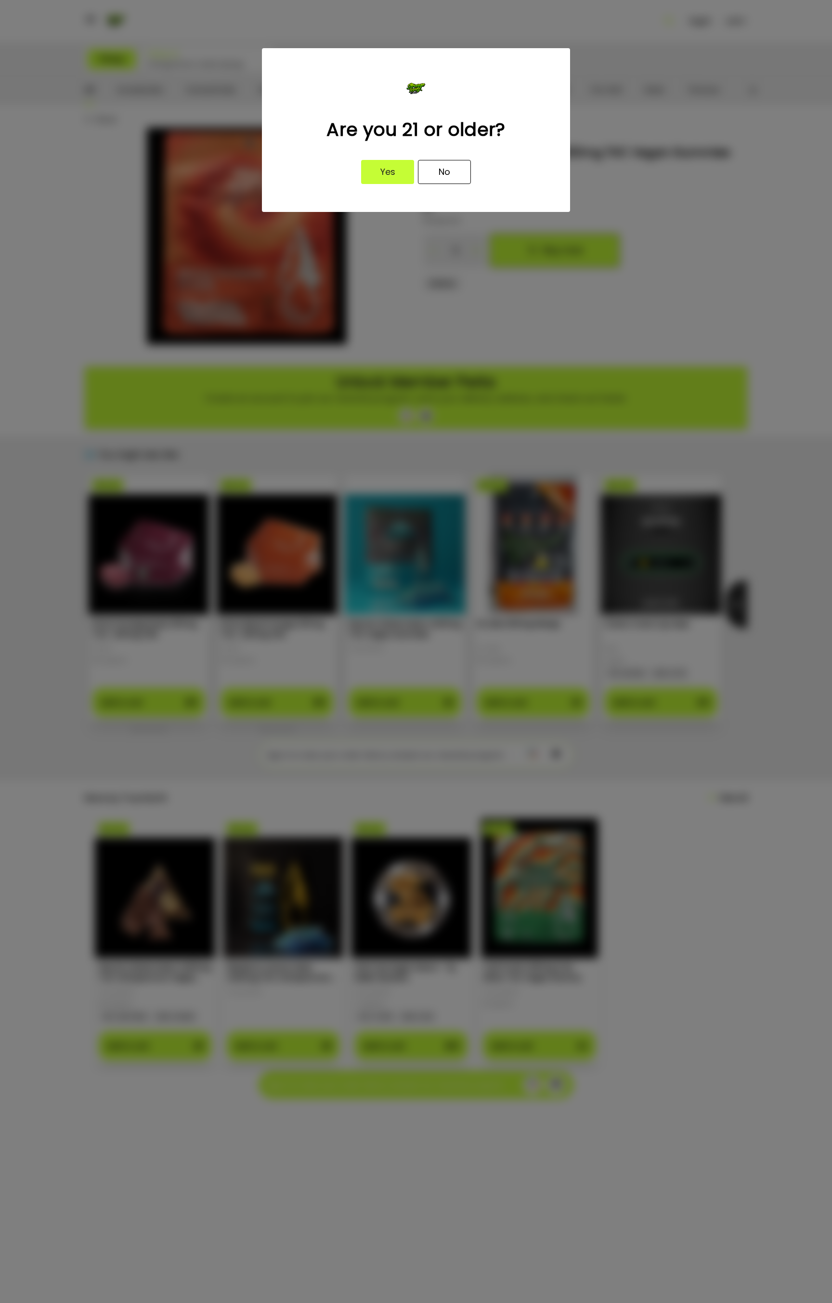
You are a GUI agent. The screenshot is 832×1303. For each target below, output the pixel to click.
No (444, 172)
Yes (387, 172)
